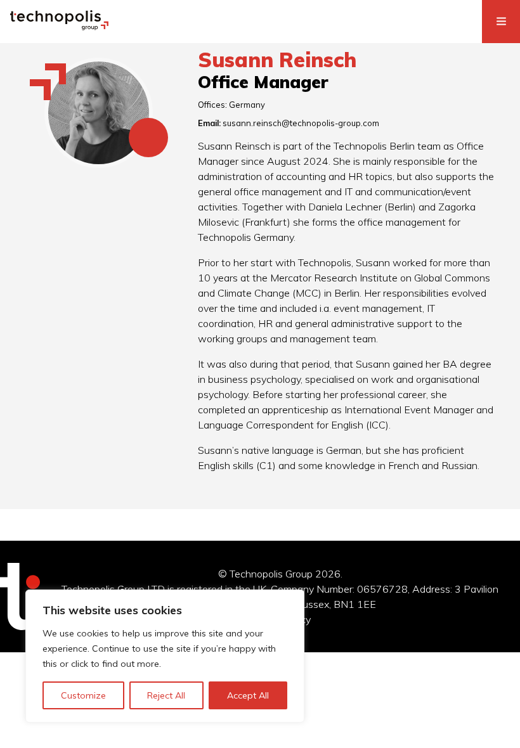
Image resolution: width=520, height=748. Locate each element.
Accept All (248, 695)
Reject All (166, 695)
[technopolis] (59, 26)
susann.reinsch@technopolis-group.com (301, 123)
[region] (164, 656)
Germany (247, 105)
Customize (83, 695)
